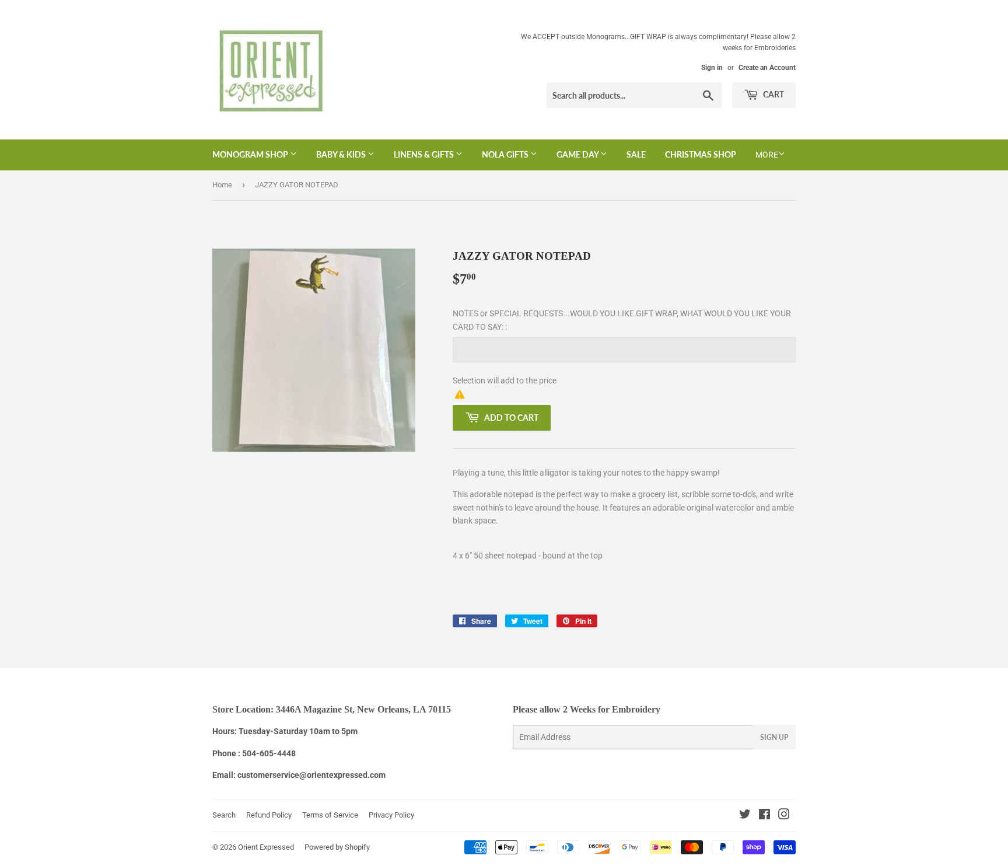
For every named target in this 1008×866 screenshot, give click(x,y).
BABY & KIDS (342, 154)
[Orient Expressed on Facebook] (764, 815)
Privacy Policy (391, 815)
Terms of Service (330, 815)
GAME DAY (578, 154)
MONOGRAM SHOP (251, 154)
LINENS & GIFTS (425, 154)
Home (222, 184)
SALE (636, 154)
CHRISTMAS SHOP (700, 154)
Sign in (712, 68)
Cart (772, 94)
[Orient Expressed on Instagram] (784, 815)
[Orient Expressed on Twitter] (745, 815)
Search (224, 815)
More (766, 154)
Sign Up (774, 737)
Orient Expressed (266, 847)
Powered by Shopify (337, 847)
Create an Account (767, 68)
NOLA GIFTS (506, 154)
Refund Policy (269, 815)
